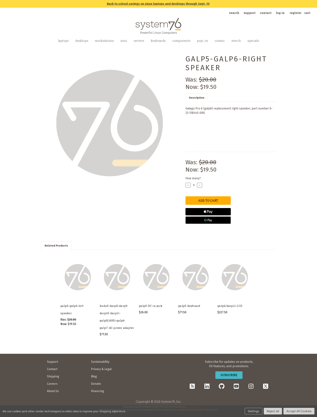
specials (253, 41)
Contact (266, 13)
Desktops (81, 41)
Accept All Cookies (298, 411)
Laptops (63, 41)
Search (234, 13)
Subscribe (229, 375)
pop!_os (202, 41)
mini (124, 41)
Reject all (273, 411)
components (181, 41)
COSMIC (220, 41)
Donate (96, 383)
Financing (97, 391)
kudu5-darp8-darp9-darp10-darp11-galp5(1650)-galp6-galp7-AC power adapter (117, 317)
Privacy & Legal (101, 369)
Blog (94, 376)
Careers (52, 383)
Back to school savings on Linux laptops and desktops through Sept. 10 (158, 4)
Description (196, 97)
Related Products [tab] (56, 245)
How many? (193, 178)
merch (236, 41)
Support (250, 13)
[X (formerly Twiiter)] (266, 386)
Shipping (53, 376)
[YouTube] (236, 386)
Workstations (104, 41)
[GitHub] (221, 386)
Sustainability (100, 361)
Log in (280, 13)
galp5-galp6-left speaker (71, 309)
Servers (139, 41)
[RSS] (192, 386)
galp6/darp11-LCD (229, 306)
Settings (253, 411)
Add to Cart (78, 280)
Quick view (77, 273)
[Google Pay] (208, 220)
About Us (53, 391)
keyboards (158, 41)
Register (295, 13)
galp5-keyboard (189, 306)
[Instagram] (251, 386)
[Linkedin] (207, 386)
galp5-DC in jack (150, 306)
